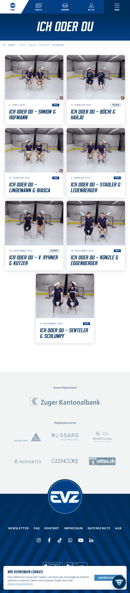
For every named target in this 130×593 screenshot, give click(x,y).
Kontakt (52, 528)
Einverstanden (108, 577)
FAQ (37, 528)
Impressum (73, 528)
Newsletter (18, 528)
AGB (118, 528)
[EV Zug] (65, 497)
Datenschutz (99, 528)
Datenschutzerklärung (20, 583)
